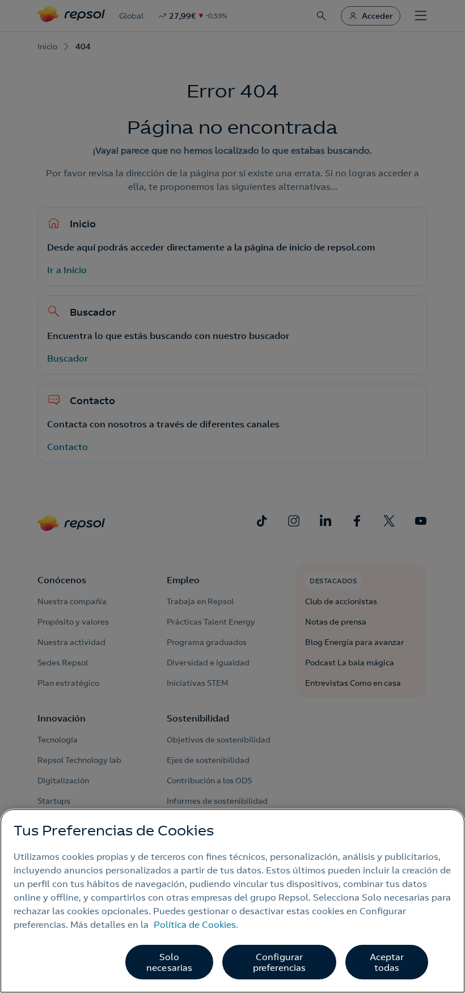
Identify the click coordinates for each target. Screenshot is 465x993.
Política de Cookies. (196, 924)
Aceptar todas (387, 962)
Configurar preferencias (279, 962)
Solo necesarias (169, 962)
